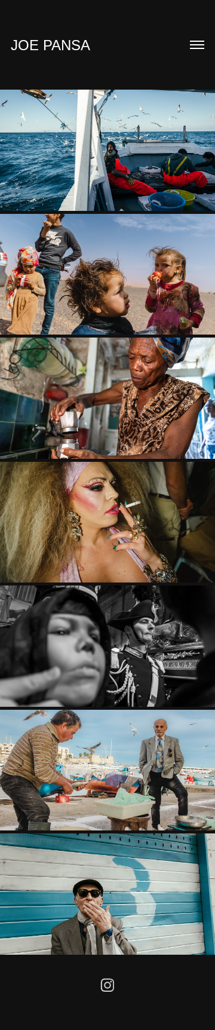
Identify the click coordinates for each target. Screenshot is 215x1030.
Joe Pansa (50, 45)
